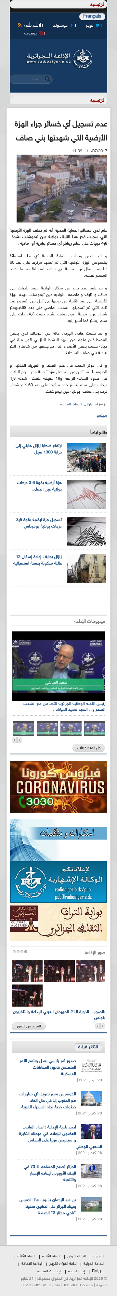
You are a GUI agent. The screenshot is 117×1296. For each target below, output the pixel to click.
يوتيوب (30, 33)
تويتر (89, 25)
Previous (14, 740)
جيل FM (98, 1271)
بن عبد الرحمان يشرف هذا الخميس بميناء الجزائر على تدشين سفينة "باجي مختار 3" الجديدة (48, 1207)
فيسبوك (60, 25)
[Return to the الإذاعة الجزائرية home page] (58, 51)
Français (92, 16)
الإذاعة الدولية (94, 1264)
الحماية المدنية (71, 404)
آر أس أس (32, 25)
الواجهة (99, 1256)
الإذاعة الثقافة (32, 1264)
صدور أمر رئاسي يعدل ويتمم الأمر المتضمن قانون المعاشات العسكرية (48, 1068)
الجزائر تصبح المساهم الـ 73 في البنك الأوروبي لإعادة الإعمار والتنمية (50, 1173)
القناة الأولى (76, 1256)
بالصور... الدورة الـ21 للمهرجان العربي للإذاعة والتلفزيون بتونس (59, 1015)
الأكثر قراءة (88, 1047)
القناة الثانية (51, 1256)
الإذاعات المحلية (49, 1271)
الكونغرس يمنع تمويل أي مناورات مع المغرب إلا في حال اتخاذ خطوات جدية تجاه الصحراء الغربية (48, 1101)
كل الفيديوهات (88, 748)
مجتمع (102, 415)
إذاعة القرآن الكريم (63, 1264)
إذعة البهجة (76, 1271)
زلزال (88, 404)
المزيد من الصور (29, 1026)
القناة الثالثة (26, 1256)
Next (19, 740)
